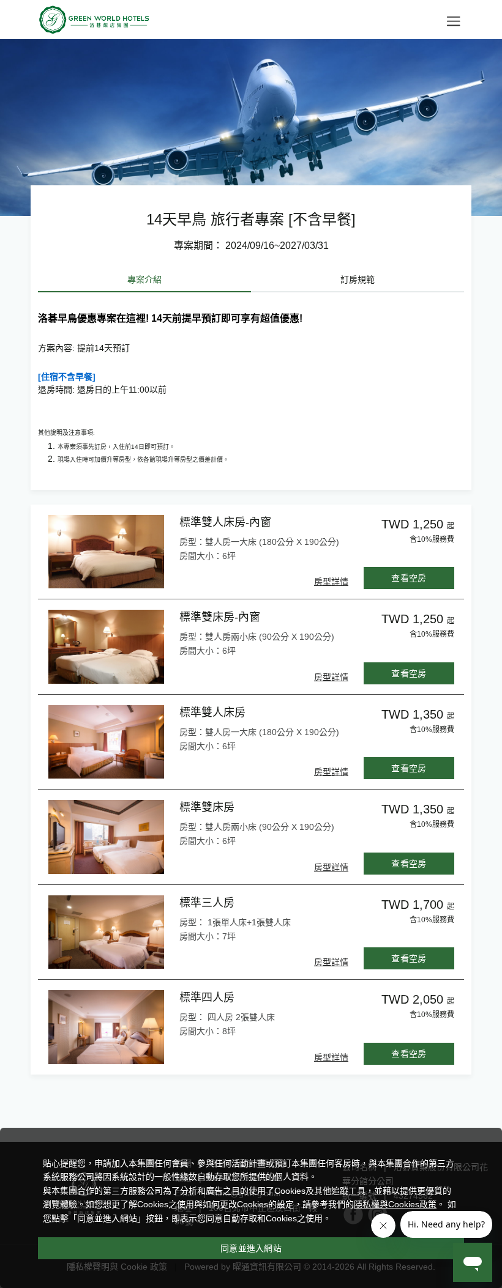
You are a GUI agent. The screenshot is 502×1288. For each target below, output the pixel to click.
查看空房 (408, 578)
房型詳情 (331, 582)
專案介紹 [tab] (144, 279)
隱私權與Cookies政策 (395, 1204)
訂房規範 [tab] (357, 279)
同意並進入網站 (251, 1248)
